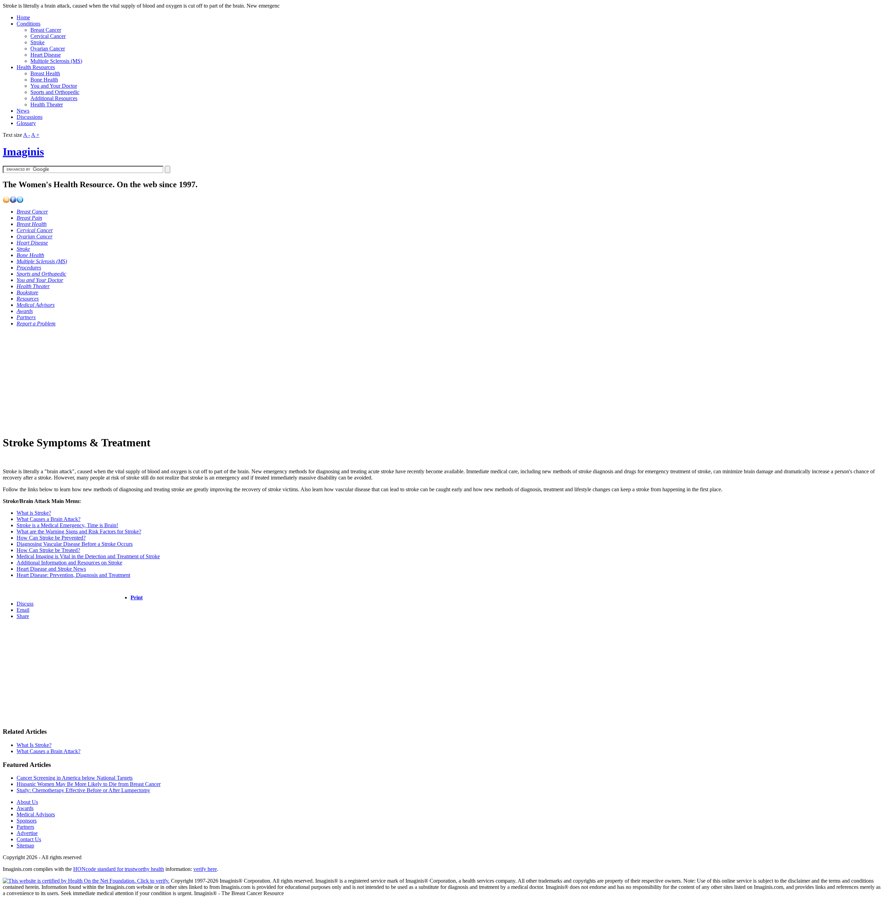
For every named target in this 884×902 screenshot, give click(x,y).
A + (35, 135)
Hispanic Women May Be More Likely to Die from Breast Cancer (89, 784)
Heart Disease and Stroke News (51, 569)
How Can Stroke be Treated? (48, 550)
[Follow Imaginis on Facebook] (13, 201)
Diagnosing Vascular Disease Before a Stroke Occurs (75, 544)
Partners (25, 827)
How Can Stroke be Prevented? (51, 538)
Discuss (25, 604)
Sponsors (27, 821)
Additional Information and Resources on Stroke (69, 563)
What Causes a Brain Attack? (48, 519)
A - (26, 135)
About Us (27, 802)
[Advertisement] (210, 380)
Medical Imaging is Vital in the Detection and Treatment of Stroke (88, 556)
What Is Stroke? (34, 745)
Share (23, 616)
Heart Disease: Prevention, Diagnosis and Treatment (73, 575)
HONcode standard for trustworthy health (118, 869)
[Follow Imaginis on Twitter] (20, 201)
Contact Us (29, 839)
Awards (25, 808)
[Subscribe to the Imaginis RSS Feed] (6, 201)
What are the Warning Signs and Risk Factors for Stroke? (79, 531)
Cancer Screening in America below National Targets (75, 778)
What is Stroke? (34, 513)
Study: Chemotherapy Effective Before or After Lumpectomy (83, 790)
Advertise (27, 833)
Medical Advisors (36, 814)
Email (23, 610)
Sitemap (25, 845)
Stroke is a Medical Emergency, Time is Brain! (67, 525)
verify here (205, 869)
